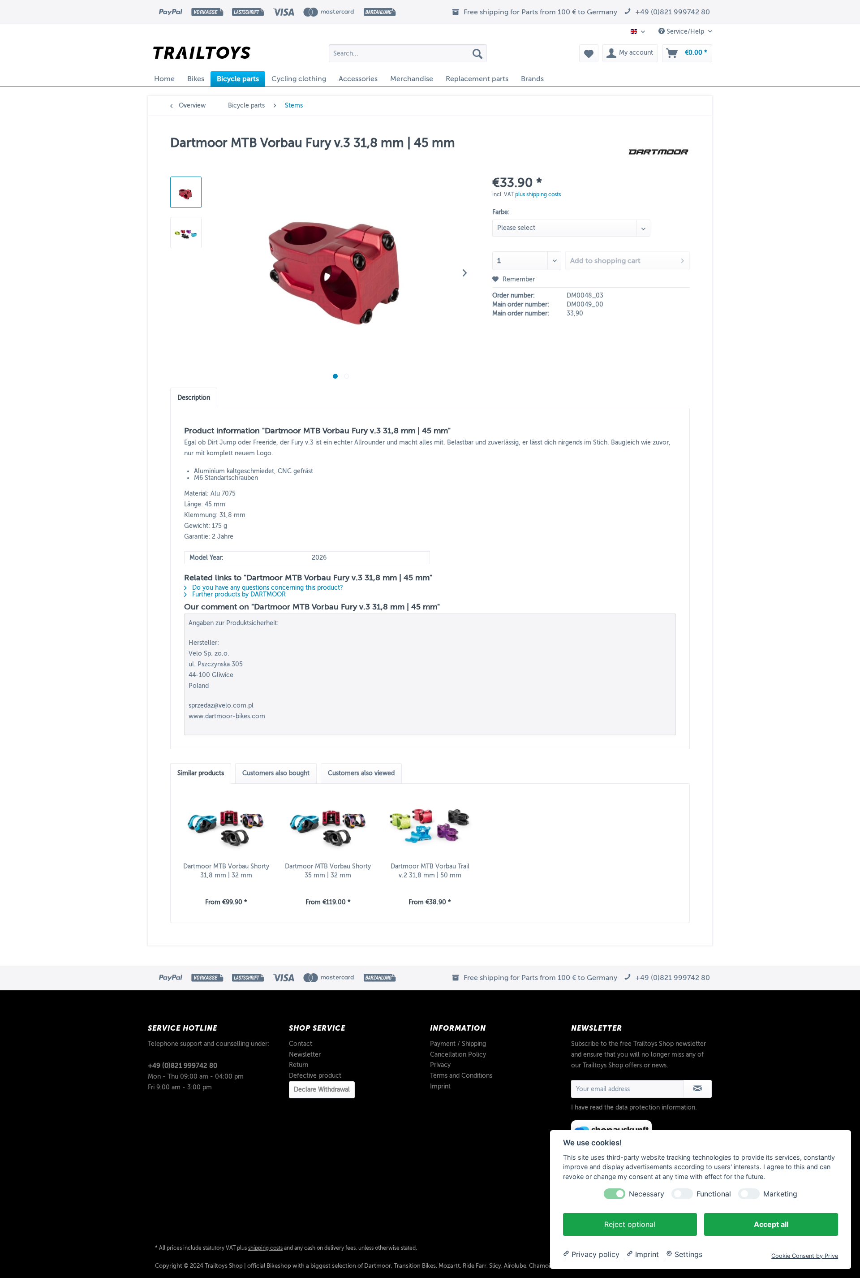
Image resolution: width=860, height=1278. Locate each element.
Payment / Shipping (458, 1044)
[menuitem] (408, 53)
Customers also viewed (361, 773)
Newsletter (305, 1054)
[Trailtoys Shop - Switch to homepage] (201, 55)
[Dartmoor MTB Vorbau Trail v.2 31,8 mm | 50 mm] (430, 826)
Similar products (200, 773)
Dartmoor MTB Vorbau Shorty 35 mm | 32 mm (328, 871)
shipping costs (265, 1248)
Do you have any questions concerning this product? (266, 587)
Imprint (440, 1086)
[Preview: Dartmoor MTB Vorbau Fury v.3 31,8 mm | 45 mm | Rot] (186, 192)
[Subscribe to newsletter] (698, 1089)
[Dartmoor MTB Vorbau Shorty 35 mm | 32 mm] (328, 826)
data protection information (655, 1107)
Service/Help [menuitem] (685, 31)
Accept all (771, 1223)
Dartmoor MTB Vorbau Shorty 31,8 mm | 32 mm (226, 871)
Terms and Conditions (461, 1075)
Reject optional (629, 1223)
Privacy (440, 1065)
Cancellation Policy (458, 1054)
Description (193, 397)
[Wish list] (588, 53)
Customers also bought (276, 773)
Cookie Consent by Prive (804, 1255)
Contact (300, 1044)
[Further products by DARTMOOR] (658, 152)
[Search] (477, 53)
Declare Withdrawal (322, 1089)
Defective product (315, 1075)
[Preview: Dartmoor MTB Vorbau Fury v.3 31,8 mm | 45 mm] (186, 232)
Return (298, 1065)
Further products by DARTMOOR (238, 594)
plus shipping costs (538, 194)
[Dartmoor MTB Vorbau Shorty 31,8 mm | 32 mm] (226, 826)
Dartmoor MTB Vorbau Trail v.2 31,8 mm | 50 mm (430, 871)
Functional (714, 1193)
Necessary (646, 1193)
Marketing (780, 1193)
